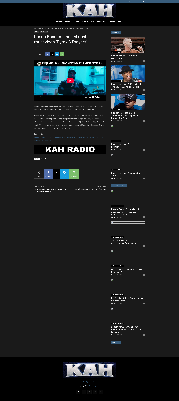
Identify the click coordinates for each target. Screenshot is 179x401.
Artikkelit (101, 22)
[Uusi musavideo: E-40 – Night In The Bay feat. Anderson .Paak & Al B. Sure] (128, 73)
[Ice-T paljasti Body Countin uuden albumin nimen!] (128, 287)
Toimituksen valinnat (85, 22)
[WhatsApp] (62, 54)
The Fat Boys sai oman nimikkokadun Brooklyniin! (123, 242)
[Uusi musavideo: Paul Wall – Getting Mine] (128, 45)
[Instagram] (136, 1)
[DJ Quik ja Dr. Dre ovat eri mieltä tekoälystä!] (128, 258)
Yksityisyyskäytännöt (89, 382)
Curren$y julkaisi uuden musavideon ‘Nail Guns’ (90, 189)
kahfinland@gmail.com (94, 386)
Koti (35, 29)
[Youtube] (143, 1)
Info (119, 22)
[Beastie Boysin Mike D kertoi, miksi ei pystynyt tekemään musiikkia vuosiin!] (128, 198)
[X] (139, 1)
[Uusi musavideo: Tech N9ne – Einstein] (128, 133)
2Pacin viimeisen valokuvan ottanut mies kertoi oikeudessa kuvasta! (126, 329)
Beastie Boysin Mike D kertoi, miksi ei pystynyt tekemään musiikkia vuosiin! (125, 212)
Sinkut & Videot (49, 29)
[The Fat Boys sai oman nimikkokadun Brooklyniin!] (128, 229)
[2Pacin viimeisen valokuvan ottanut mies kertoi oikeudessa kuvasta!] (128, 316)
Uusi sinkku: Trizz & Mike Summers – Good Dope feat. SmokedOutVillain (124, 115)
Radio (112, 22)
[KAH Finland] (89, 10)
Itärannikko (44, 159)
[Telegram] (57, 54)
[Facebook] (133, 1)
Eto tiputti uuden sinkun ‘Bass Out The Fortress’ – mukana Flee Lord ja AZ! (50, 190)
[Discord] (129, 1)
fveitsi (41, 46)
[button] (142, 22)
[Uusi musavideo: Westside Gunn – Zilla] (128, 162)
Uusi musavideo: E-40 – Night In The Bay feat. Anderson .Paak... (126, 85)
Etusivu (59, 22)
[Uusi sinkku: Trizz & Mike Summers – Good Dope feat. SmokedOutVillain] (128, 102)
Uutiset (68, 22)
